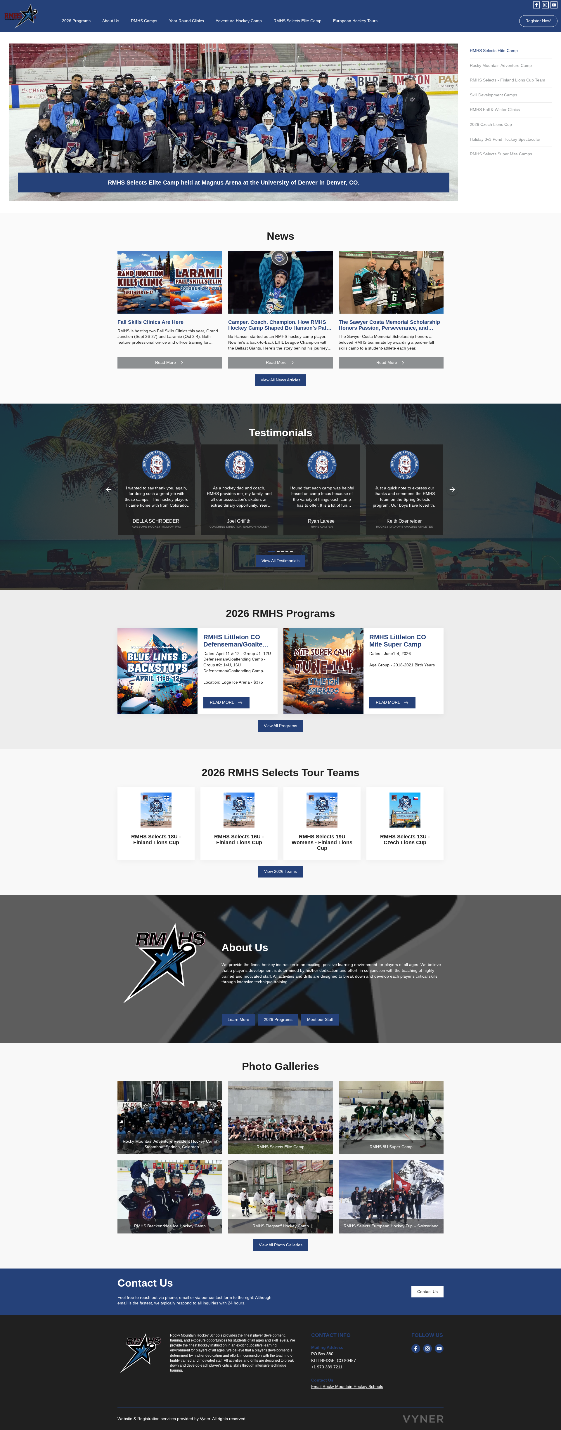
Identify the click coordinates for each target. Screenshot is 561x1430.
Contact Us (427, 1291)
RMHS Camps (144, 20)
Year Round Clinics (186, 20)
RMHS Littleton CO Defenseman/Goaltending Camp (237, 644)
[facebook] (536, 4)
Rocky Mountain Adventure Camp (501, 65)
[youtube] (553, 4)
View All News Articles (280, 380)
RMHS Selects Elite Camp (297, 20)
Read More (165, 362)
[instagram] (545, 4)
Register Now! (538, 20)
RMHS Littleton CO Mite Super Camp (397, 640)
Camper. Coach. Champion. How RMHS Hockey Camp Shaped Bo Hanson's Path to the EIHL (279, 328)
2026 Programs (76, 20)
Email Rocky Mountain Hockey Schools (347, 1386)
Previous (109, 489)
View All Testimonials (280, 560)
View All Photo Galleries (280, 1245)
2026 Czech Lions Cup (491, 124)
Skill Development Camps (493, 95)
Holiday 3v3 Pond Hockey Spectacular (505, 139)
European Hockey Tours (355, 20)
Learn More (238, 1019)
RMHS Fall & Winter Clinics (495, 109)
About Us (110, 20)
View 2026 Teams (280, 871)
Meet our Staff (320, 1019)
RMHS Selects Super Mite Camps (501, 154)
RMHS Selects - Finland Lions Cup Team (507, 80)
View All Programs (280, 725)
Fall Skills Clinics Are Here (150, 322)
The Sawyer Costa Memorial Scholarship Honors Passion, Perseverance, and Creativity (389, 328)
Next (452, 489)
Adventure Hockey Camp (239, 20)
